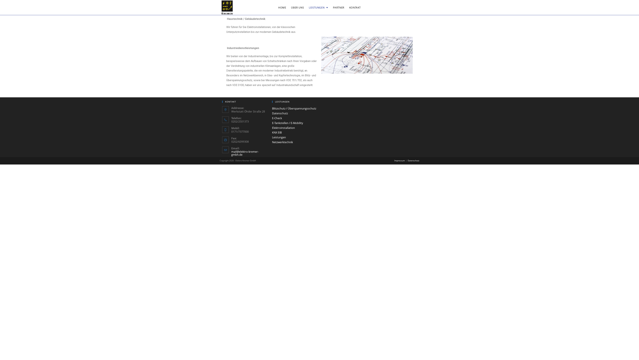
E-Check (277, 118)
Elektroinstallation (283, 128)
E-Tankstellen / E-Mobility (287, 123)
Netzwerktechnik (282, 142)
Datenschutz (280, 113)
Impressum (399, 160)
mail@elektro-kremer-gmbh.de (245, 153)
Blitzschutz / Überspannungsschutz (294, 108)
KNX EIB (277, 132)
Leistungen (279, 137)
